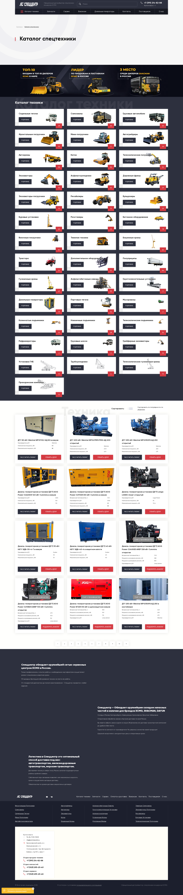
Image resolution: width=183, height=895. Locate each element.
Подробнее (25, 119)
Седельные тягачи (22, 814)
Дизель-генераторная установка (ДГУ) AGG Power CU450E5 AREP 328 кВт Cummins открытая (142, 549)
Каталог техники (32, 11)
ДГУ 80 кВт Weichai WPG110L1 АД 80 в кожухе (38, 440)
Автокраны (65, 810)
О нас (161, 11)
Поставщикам (144, 11)
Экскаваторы (66, 814)
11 (126, 643)
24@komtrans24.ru (33, 840)
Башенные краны (67, 821)
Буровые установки (143, 817)
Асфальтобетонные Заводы (103, 806)
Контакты (127, 11)
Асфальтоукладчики (100, 814)
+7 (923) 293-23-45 (35, 874)
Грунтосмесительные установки (105, 810)
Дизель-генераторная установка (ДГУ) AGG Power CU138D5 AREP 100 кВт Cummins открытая (38, 607)
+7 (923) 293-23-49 (35, 867)
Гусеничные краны (100, 817)
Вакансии (82, 11)
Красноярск (149, 5)
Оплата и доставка (118, 797)
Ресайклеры (140, 814)
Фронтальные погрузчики (25, 806)
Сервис (66, 11)
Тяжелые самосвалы (144, 806)
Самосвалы (19, 810)
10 (119, 643)
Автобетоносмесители (24, 821)
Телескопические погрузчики (147, 821)
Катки (63, 817)
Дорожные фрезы (99, 821)
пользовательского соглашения (89, 885)
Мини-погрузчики (21, 817)
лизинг (27, 457)
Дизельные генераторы (104, 11)
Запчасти (51, 11)
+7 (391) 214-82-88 (153, 3)
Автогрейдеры (66, 806)
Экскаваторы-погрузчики (145, 810)
